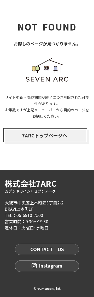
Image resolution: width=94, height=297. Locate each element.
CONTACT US (47, 249)
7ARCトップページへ (44, 135)
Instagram (50, 265)
